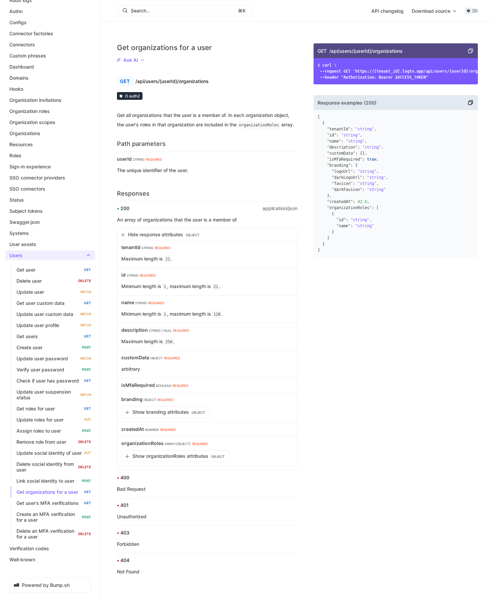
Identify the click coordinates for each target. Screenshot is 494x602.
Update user (53, 292)
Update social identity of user (53, 453)
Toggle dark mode (471, 11)
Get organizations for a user (53, 492)
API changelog (387, 11)
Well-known (22, 559)
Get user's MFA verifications (53, 503)
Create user (53, 347)
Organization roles (29, 111)
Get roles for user (53, 408)
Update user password (53, 358)
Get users (53, 336)
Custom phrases (27, 55)
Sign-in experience (30, 166)
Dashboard (21, 67)
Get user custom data (53, 303)
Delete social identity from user (53, 467)
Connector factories (31, 33)
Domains (19, 78)
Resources (21, 144)
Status (16, 200)
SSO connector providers (37, 177)
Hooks (16, 89)
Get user (53, 270)
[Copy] (470, 50)
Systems (19, 233)
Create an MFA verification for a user (53, 517)
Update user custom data (53, 314)
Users (16, 255)
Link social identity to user (53, 481)
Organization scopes (32, 122)
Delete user (53, 281)
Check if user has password (53, 381)
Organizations (24, 133)
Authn (16, 11)
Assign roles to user (53, 431)
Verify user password (53, 369)
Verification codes (29, 548)
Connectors (22, 44)
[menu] (434, 10)
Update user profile (53, 325)
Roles (15, 155)
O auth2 (132, 95)
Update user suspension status (53, 394)
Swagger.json (24, 222)
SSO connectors (27, 189)
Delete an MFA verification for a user (53, 533)
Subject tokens (26, 211)
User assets (22, 244)
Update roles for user (53, 420)
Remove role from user (53, 442)
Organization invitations (35, 100)
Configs (18, 22)
